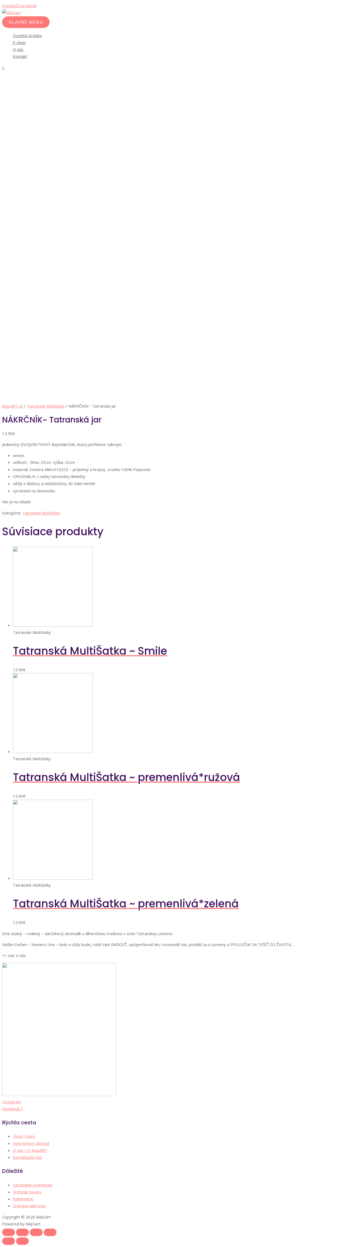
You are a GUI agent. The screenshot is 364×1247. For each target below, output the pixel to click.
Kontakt (20, 56)
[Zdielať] (22, 1232)
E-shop (19, 42)
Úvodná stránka (27, 35)
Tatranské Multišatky (46, 406)
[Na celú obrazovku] (36, 1232)
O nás (18, 49)
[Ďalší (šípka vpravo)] (22, 1241)
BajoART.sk (12, 406)
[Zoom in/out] (50, 1232)
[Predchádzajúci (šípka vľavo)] (8, 1241)
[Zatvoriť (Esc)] (8, 1232)
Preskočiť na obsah (19, 5)
